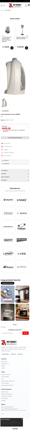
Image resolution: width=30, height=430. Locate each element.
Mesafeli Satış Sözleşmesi (7, 381)
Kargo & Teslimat (5, 374)
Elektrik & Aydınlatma (6, 394)
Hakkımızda (26, 1)
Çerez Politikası (5, 383)
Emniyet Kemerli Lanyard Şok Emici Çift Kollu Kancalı (6, 37)
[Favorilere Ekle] (12, 35)
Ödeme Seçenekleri (5, 177)
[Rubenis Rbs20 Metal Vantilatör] (22, 30)
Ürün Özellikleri (4, 170)
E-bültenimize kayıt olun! (15, 330)
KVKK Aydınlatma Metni (7, 385)
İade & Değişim (5, 376)
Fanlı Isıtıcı (3, 327)
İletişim (3, 366)
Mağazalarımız (5, 363)
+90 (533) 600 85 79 (9, 407)
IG (2, 413)
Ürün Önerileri (4, 180)
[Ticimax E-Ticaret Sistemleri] (15, 429)
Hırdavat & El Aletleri (6, 396)
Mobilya (3, 400)
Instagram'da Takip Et (7, 283)
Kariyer (3, 368)
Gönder (25, 333)
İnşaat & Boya (4, 392)
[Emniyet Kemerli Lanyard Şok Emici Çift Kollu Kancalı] (8, 30)
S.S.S (2, 379)
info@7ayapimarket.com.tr (11, 409)
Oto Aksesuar (4, 398)
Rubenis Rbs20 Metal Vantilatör (21, 37)
